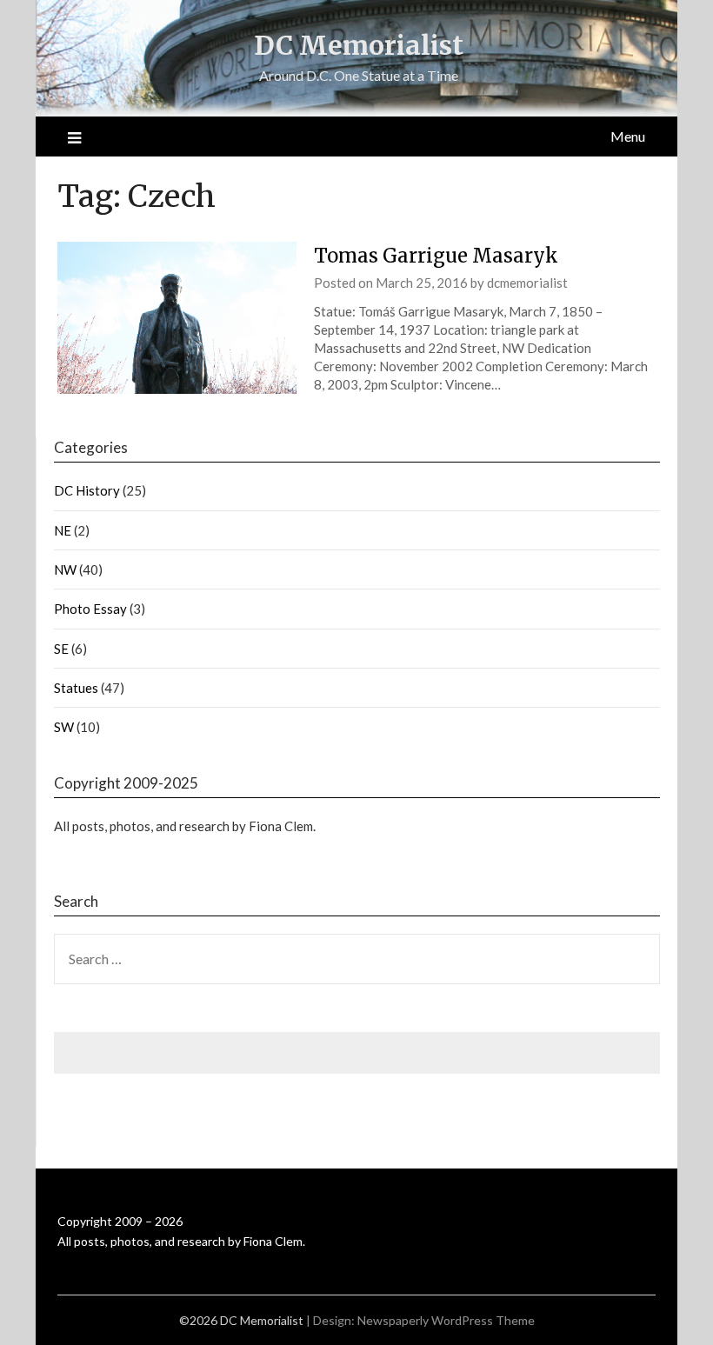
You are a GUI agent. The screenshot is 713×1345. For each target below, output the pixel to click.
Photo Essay (90, 608)
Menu (627, 136)
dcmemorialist (527, 282)
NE (62, 530)
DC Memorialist (358, 45)
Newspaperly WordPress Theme (446, 1320)
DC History (87, 490)
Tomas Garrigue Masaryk (436, 255)
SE (61, 648)
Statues (76, 688)
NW (65, 569)
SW (64, 727)
